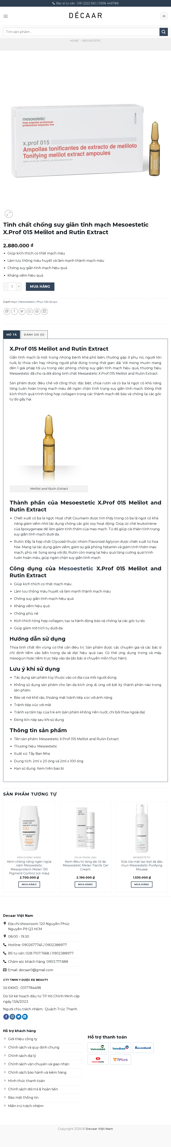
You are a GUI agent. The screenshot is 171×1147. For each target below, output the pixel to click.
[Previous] (3, 848)
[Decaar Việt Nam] (85, 16)
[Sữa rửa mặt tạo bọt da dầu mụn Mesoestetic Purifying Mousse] (142, 828)
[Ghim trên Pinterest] (37, 311)
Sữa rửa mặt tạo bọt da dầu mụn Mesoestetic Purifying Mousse (141, 865)
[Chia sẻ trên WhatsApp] (7, 311)
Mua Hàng (40, 287)
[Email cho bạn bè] (29, 311)
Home (74, 40)
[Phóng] (9, 214)
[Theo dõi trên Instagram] (12, 1017)
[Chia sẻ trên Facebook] (14, 311)
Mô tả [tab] (11, 334)
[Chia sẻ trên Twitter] (22, 311)
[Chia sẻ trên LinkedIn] (44, 311)
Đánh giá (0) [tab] (34, 334)
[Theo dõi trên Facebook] (6, 1017)
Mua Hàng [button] (29, 884)
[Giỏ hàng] (164, 16)
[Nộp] (164, 32)
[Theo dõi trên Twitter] (18, 1017)
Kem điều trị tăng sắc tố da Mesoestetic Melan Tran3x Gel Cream (85, 865)
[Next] (168, 848)
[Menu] (5, 16)
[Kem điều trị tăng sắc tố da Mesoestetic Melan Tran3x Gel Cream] (85, 828)
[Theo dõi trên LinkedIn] (25, 1017)
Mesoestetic (91, 40)
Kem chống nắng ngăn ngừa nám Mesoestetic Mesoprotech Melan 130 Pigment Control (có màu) (29, 867)
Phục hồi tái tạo (46, 301)
